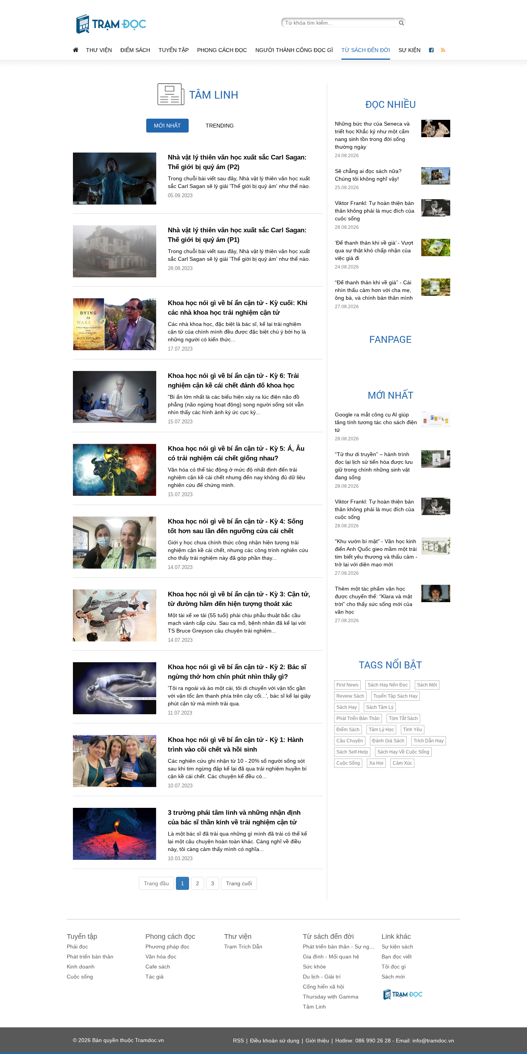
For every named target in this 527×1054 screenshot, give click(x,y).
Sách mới (427, 685)
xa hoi (376, 763)
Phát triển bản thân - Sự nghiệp (341, 946)
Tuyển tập (174, 50)
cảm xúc (402, 763)
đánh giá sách (388, 741)
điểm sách (348, 729)
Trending (220, 126)
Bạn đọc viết (397, 956)
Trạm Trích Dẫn (243, 946)
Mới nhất (167, 126)
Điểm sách (135, 50)
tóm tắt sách (403, 718)
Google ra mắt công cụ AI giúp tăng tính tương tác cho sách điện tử (376, 422)
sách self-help (352, 752)
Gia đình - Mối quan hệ (331, 956)
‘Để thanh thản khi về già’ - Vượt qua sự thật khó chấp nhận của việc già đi (374, 250)
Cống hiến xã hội (323, 987)
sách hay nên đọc (388, 685)
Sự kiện (410, 50)
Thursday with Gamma (330, 997)
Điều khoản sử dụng (274, 1040)
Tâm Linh (314, 1007)
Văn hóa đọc (160, 956)
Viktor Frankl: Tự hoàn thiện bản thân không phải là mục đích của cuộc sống (374, 211)
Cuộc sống (80, 976)
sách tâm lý (380, 707)
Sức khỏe (314, 966)
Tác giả (154, 976)
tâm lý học (381, 729)
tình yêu (412, 729)
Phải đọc (77, 946)
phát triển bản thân (358, 718)
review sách (350, 696)
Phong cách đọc (222, 50)
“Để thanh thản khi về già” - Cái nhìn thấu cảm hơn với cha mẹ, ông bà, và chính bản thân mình (374, 290)
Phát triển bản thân (90, 956)
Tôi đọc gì (394, 966)
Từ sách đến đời (365, 50)
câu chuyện (349, 741)
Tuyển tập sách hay (395, 696)
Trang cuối (239, 883)
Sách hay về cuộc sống (403, 752)
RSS (238, 1040)
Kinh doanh (81, 966)
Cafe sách (157, 966)
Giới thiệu (317, 1040)
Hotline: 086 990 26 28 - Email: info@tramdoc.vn (394, 1040)
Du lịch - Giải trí (322, 976)
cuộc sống (348, 763)
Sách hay (346, 707)
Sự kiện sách (397, 946)
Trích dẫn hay (429, 741)
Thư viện (99, 50)
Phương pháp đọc (167, 946)
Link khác (396, 936)
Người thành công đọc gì (294, 50)
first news (347, 685)
